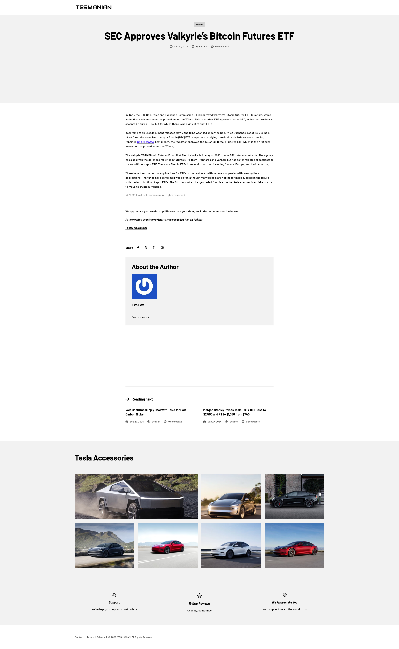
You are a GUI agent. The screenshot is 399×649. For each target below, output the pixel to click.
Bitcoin (199, 24)
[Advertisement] (199, 79)
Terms (90, 637)
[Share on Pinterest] (154, 247)
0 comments (222, 46)
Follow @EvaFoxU (136, 227)
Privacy (101, 637)
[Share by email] (162, 247)
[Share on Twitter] (146, 247)
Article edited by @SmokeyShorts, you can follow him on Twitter (163, 219)
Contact (79, 637)
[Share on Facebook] (138, 247)
